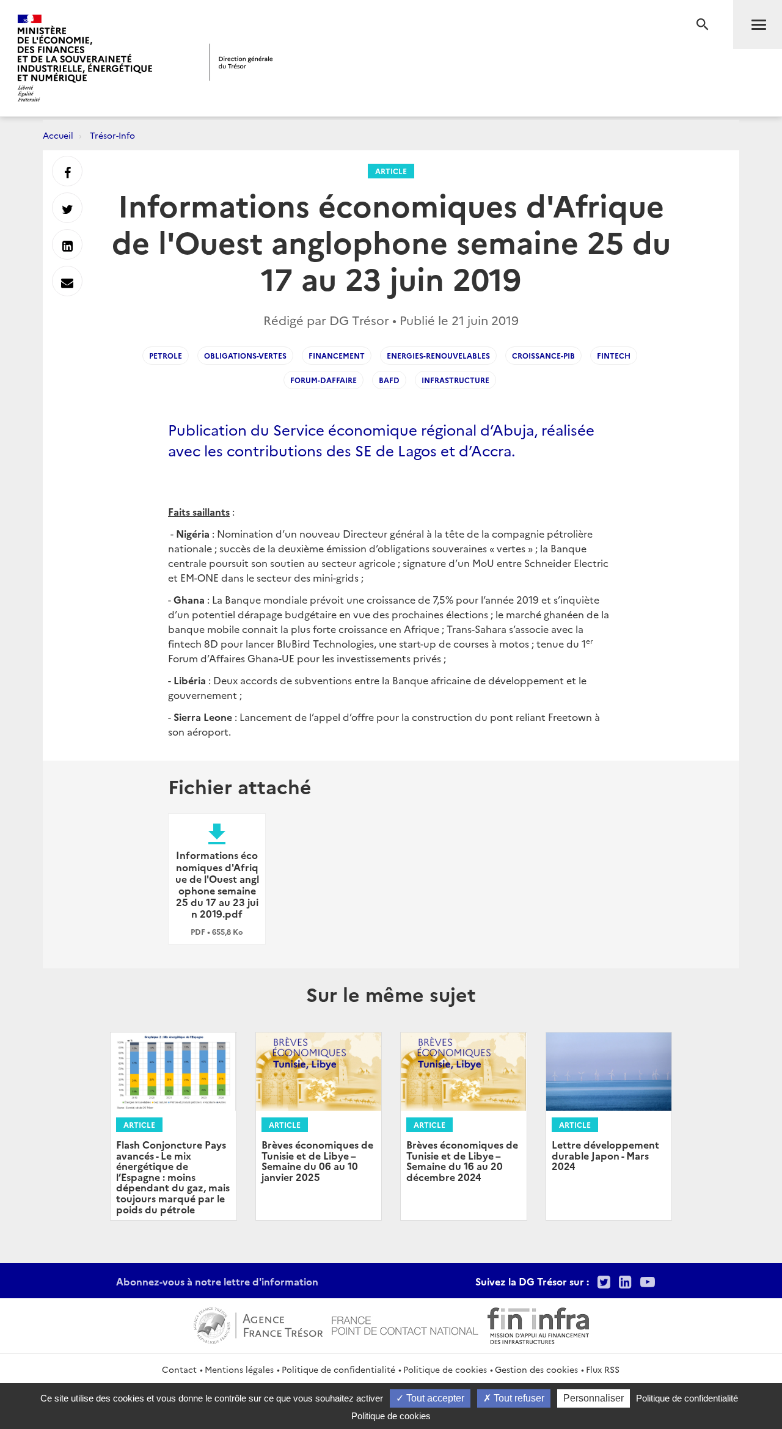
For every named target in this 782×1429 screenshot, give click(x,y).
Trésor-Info (112, 135)
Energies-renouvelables (438, 355)
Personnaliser (593, 1398)
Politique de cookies (445, 1369)
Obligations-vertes (245, 355)
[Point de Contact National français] (405, 1324)
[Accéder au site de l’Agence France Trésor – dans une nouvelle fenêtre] (258, 1324)
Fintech (613, 355)
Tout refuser (517, 1398)
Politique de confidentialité (338, 1369)
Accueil (58, 135)
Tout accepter (434, 1398)
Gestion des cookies (536, 1369)
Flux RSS (602, 1369)
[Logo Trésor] (241, 62)
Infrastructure (455, 380)
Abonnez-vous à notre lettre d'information (217, 1281)
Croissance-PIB (543, 355)
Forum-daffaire (323, 380)
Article (391, 171)
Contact (179, 1369)
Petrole (165, 355)
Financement (337, 355)
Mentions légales (239, 1369)
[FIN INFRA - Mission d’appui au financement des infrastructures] (538, 1324)
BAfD (389, 380)
